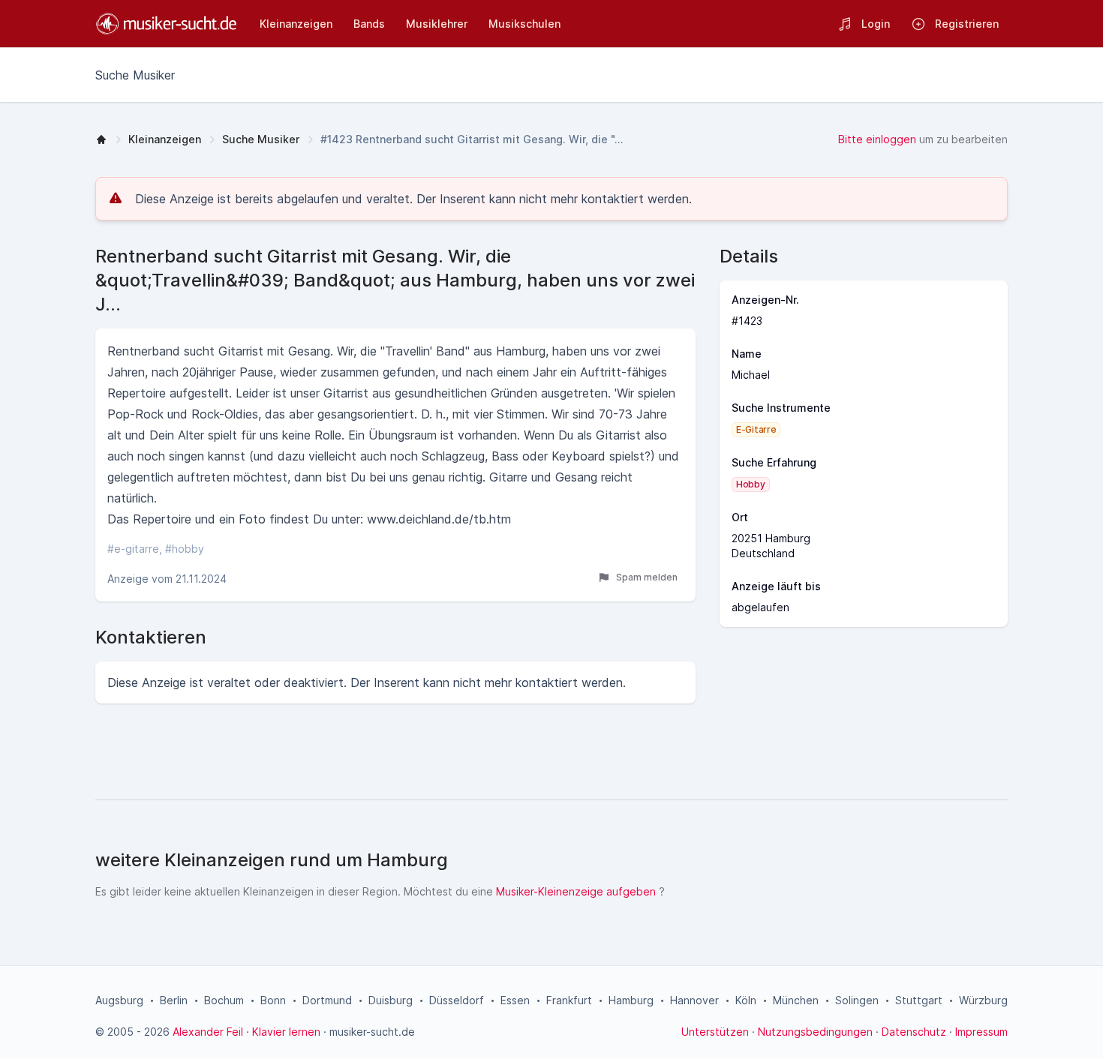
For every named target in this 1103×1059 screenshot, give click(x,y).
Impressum (981, 1031)
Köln (745, 1000)
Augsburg (119, 1000)
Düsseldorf (456, 1000)
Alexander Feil (208, 1031)
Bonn (273, 1000)
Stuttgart (918, 1000)
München (796, 1000)
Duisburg (390, 1000)
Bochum (224, 1000)
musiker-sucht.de (372, 1031)
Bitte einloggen (877, 139)
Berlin (174, 1000)
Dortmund (327, 1000)
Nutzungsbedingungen (815, 1031)
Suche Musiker (260, 139)
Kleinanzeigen (164, 139)
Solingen (857, 1000)
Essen (515, 1000)
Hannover (694, 1000)
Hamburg (631, 1000)
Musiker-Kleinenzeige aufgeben (576, 891)
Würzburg (983, 1000)
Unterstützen (715, 1031)
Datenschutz (914, 1031)
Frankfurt (569, 1000)
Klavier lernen (286, 1031)
